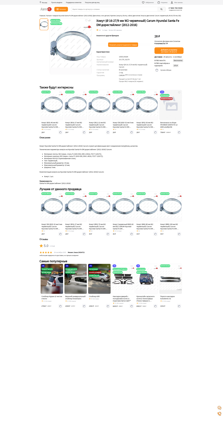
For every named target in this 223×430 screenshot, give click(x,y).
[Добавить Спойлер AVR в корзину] (108, 306)
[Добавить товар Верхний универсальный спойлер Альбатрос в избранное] (84, 266)
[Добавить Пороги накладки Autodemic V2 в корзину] (179, 306)
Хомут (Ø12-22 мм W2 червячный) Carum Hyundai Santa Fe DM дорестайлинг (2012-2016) (97, 127)
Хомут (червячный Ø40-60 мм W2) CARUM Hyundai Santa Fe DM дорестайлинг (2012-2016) (123, 228)
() (133, 75)
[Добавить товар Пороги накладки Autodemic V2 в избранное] (179, 266)
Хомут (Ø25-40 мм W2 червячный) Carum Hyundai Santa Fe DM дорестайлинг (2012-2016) (49, 127)
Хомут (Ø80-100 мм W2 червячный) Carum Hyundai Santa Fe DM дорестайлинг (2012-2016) (169, 228)
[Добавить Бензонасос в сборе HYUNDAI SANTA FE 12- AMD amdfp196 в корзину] (179, 132)
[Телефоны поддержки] (219, 413)
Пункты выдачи (56, 2)
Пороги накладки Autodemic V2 (167, 297)
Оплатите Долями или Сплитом (167, 42)
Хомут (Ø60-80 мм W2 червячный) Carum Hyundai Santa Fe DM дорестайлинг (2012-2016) (144, 228)
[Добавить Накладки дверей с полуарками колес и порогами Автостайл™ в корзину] (131, 306)
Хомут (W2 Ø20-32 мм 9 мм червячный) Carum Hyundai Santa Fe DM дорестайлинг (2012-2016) (123, 127)
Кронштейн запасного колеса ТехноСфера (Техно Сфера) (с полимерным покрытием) (145, 300)
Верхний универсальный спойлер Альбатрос (75, 297)
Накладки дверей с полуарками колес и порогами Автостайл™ (122, 298)
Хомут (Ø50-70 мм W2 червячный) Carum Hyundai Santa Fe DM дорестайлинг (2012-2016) (97, 228)
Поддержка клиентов (73, 2)
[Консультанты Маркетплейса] (219, 408)
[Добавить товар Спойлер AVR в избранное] (108, 266)
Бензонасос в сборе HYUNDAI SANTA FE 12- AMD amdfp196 (169, 124)
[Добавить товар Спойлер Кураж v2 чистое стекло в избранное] (60, 266)
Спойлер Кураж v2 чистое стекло (51, 297)
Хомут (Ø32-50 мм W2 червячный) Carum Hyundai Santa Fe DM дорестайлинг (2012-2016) (144, 127)
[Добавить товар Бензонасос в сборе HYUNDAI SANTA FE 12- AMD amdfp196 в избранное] (179, 92)
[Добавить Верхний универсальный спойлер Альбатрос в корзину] (84, 306)
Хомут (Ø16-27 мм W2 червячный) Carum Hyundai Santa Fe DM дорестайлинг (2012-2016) (73, 127)
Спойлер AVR (94, 296)
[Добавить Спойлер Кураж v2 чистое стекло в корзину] (60, 306)
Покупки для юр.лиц (92, 2)
